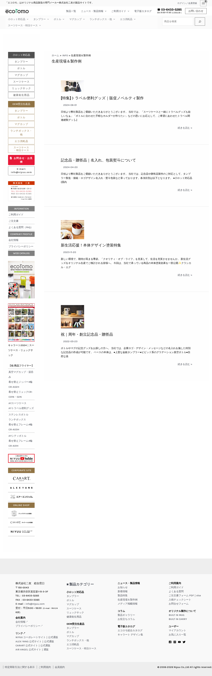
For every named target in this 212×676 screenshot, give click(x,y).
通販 (46, 649)
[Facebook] (170, 642)
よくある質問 (176, 591)
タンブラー (39, 19)
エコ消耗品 (126, 19)
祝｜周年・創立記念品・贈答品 (87, 334)
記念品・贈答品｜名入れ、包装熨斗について (98, 160)
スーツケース (21, 81)
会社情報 (13, 240)
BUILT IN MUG (176, 615)
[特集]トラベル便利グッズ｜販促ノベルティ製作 (102, 98)
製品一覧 (71, 11)
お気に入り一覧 (177, 634)
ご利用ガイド (118, 11)
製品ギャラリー (126, 615)
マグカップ (75, 19)
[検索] (200, 21)
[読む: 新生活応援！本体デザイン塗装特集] (72, 229)
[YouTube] (179, 642)
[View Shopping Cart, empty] (203, 3)
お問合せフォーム (179, 603)
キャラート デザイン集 (130, 634)
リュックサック (21, 88)
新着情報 (123, 591)
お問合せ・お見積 (23, 160)
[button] (196, 11)
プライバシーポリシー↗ (29, 625)
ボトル (57, 19)
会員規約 (60, 667)
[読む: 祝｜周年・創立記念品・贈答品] (72, 316)
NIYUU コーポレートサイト (31, 637)
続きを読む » (185, 128)
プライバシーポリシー (21, 246)
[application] (104, 11)
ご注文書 (13, 220)
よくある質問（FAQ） (21, 227)
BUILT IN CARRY (178, 619)
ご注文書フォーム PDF (181, 595)
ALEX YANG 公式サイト (29, 641)
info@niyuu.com (35, 603)
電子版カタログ (143, 11)
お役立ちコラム (126, 619)
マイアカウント (177, 630)
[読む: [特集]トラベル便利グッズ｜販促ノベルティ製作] (72, 86)
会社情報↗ (22, 621)
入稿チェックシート (180, 599)
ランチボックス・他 (101, 19)
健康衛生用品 (21, 95)
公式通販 (53, 637)
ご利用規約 (44, 667)
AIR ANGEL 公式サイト (28, 649)
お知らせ (123, 587)
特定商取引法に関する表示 (20, 667)
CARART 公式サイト (27, 645)
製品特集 (123, 595)
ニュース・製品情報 (92, 11)
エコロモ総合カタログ (130, 630)
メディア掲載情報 (128, 603)
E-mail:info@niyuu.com (21, 171)
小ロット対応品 (16, 19)
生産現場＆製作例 (128, 599)
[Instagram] (174, 642)
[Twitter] (184, 642)
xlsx (198, 595)
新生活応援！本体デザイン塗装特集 (91, 245)
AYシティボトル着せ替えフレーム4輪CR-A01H (20, 440)
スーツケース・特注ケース (23, 25)
